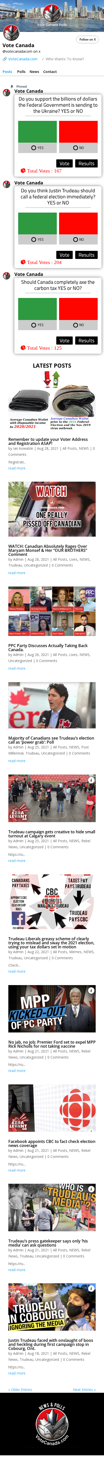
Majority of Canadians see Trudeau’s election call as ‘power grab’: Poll (51, 740)
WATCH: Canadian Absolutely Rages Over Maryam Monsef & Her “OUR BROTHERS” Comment (47, 550)
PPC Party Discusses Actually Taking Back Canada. (48, 647)
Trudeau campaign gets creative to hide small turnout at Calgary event (51, 834)
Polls (21, 71)
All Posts (70, 448)
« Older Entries (20, 1389)
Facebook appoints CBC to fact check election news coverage (51, 1143)
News (34, 71)
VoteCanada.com (22, 58)
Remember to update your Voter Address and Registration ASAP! (48, 441)
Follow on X (88, 39)
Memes (75, 951)
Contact (50, 71)
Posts (7, 71)
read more (16, 468)
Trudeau (15, 565)
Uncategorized (36, 565)
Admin (18, 559)
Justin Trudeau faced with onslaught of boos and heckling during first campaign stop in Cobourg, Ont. (50, 1344)
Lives (73, 559)
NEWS (84, 448)
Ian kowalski (23, 448)
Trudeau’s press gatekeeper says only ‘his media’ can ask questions (48, 1243)
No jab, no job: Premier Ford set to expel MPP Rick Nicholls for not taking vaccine (52, 1044)
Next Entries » (84, 1389)
